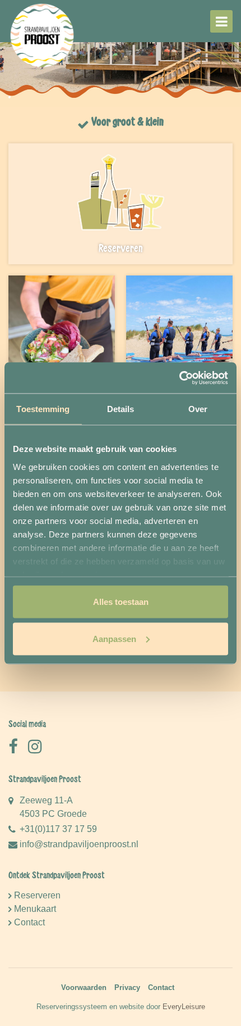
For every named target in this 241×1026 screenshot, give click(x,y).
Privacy (127, 987)
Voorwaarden (83, 987)
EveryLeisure (184, 1006)
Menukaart (35, 909)
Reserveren (37, 895)
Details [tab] (121, 409)
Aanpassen (114, 638)
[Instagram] (35, 747)
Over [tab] (197, 409)
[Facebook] (12, 747)
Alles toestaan (121, 602)
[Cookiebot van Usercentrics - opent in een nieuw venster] (179, 377)
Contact (29, 922)
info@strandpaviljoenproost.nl (79, 844)
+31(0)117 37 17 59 (58, 829)
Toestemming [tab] (42, 409)
